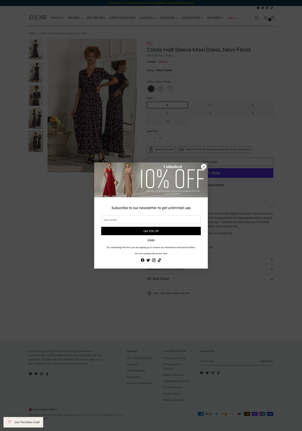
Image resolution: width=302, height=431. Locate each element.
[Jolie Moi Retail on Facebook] (143, 260)
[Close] (203, 166)
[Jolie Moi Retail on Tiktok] (159, 260)
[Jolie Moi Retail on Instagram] (154, 260)
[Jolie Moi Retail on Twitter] (148, 260)
